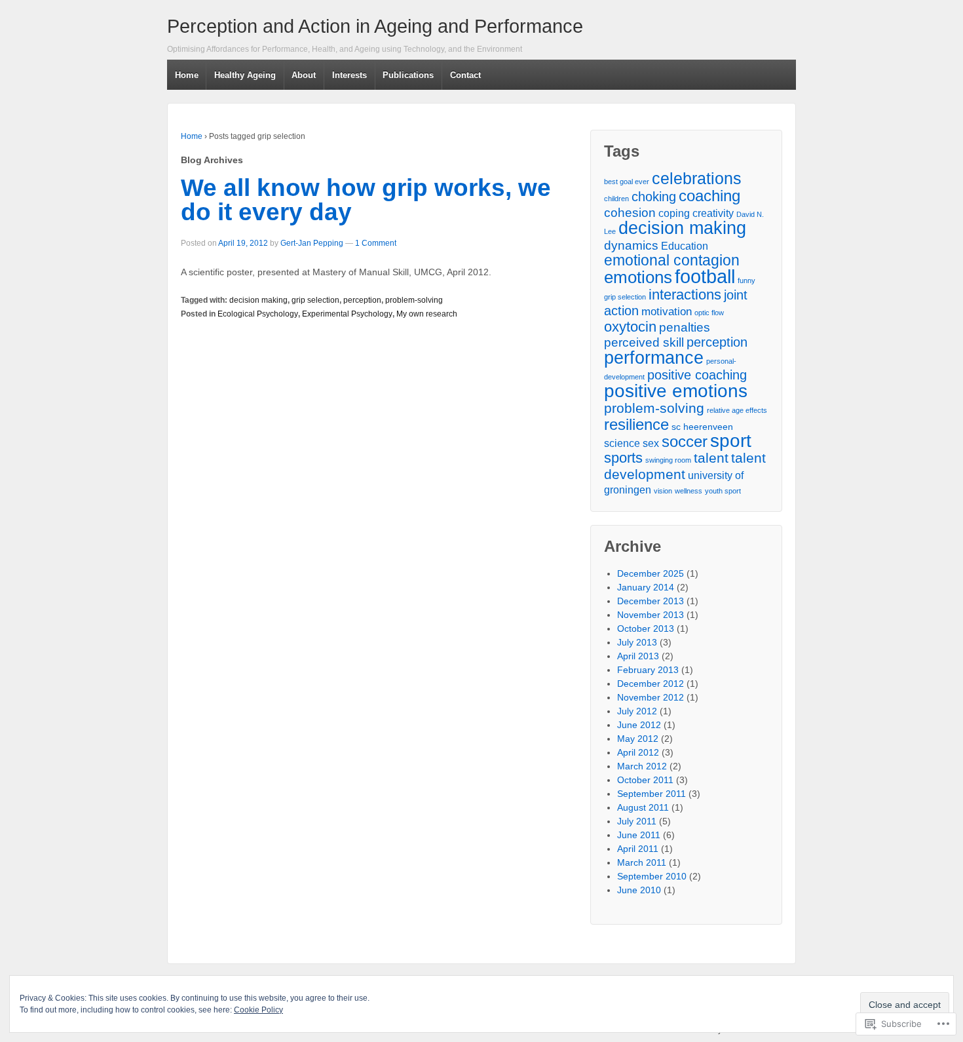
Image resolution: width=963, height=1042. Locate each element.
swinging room (668, 460)
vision (663, 491)
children (616, 199)
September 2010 (652, 876)
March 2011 (641, 862)
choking (654, 196)
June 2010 (639, 890)
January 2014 (645, 587)
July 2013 (637, 642)
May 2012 (637, 738)
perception (362, 300)
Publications (408, 75)
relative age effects (737, 410)
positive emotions (675, 391)
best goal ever (626, 181)
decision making (258, 300)
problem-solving (414, 300)
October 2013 (645, 628)
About (304, 75)
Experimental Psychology (347, 313)
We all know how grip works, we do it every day (366, 199)
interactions (685, 294)
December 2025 (650, 573)
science (622, 443)
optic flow (709, 313)
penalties (684, 327)
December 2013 (650, 601)
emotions (638, 277)
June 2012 (639, 725)
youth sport (723, 491)
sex (651, 443)
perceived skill (644, 342)
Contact (465, 75)
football (705, 276)
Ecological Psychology (257, 313)
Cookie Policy (258, 1009)
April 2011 (637, 848)
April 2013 (638, 656)
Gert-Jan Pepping (311, 243)
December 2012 (650, 683)
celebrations (697, 178)
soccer (685, 441)
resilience (636, 424)
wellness (688, 491)
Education (684, 246)
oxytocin (630, 326)
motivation (666, 311)
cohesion (630, 213)
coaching (709, 195)
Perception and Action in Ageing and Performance (375, 26)
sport (730, 441)
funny (746, 280)
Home (186, 75)
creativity (713, 213)
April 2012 (638, 752)
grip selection (315, 300)
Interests (349, 75)
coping (674, 213)
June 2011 (638, 835)
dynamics (631, 245)
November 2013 (650, 614)
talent (711, 457)
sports (623, 458)
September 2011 (651, 793)
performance (654, 357)
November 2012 (650, 697)
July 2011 (636, 821)
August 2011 (643, 807)
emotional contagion (672, 260)
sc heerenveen (702, 427)
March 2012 (642, 766)
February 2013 (648, 670)
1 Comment (375, 243)
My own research (426, 313)
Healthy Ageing (245, 75)
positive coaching (697, 375)
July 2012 (637, 711)
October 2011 (645, 780)
